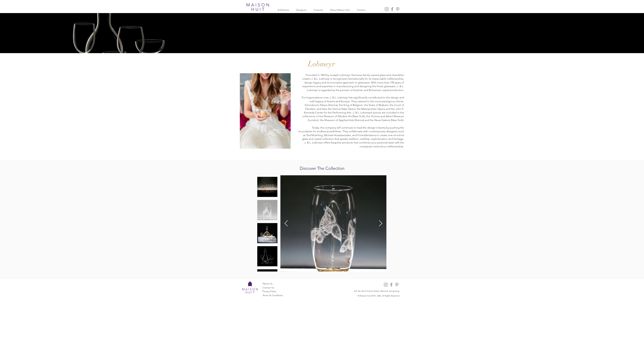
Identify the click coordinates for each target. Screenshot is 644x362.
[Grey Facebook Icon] (392, 9)
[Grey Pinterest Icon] (397, 9)
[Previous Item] (286, 223)
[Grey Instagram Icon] (386, 9)
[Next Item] (381, 223)
